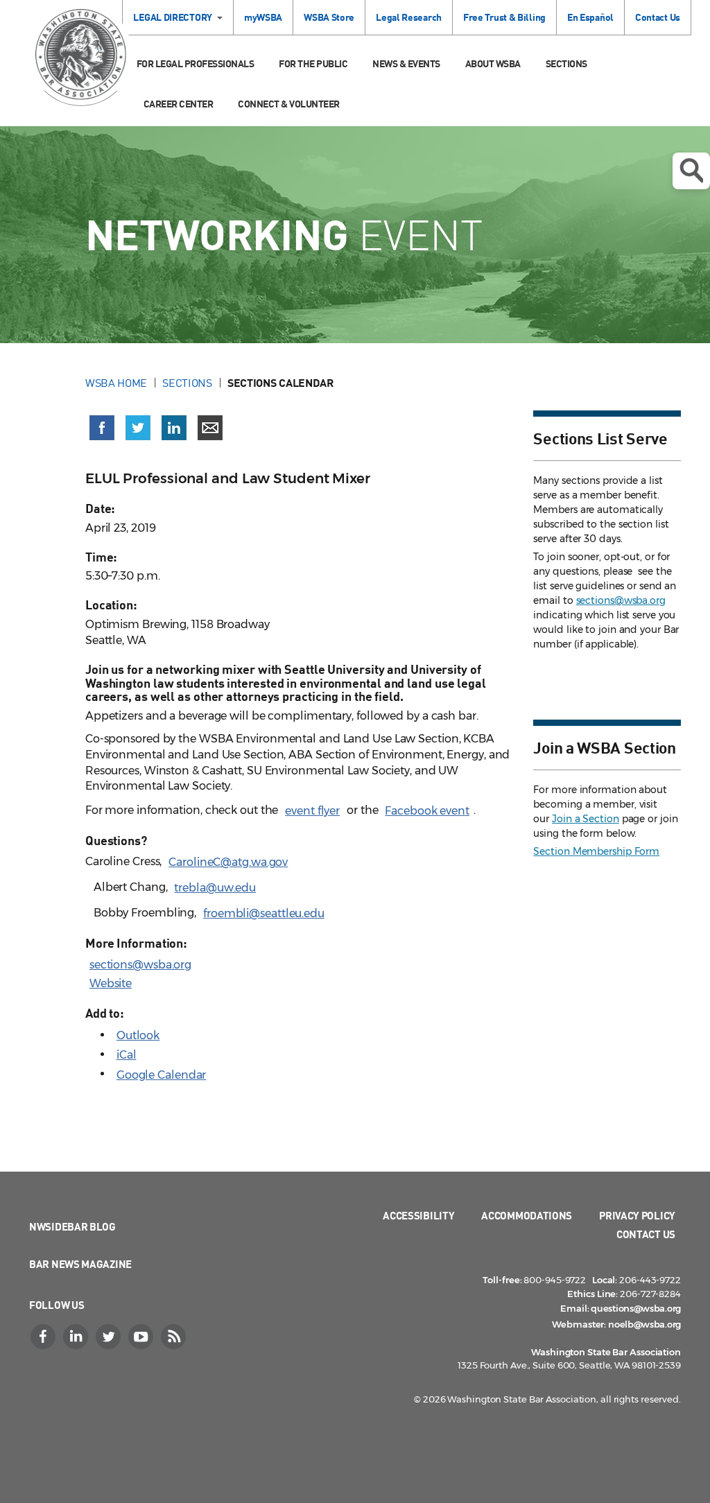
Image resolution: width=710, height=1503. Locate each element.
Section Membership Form (596, 851)
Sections (566, 63)
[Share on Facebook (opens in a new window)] (102, 427)
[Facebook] (44, 1336)
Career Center (179, 104)
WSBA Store (329, 17)
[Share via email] (210, 427)
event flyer (312, 810)
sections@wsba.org (140, 964)
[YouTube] (142, 1336)
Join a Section (585, 819)
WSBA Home (116, 383)
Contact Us (657, 17)
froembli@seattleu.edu (263, 913)
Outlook (137, 1035)
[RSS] (174, 1336)
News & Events (406, 63)
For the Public (313, 63)
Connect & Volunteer (289, 104)
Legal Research (409, 17)
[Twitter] (109, 1336)
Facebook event (427, 810)
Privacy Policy (637, 1215)
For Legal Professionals (195, 63)
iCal (126, 1054)
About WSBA (493, 63)
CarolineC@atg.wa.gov (228, 862)
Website (110, 983)
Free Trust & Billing (504, 17)
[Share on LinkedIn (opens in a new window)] (174, 427)
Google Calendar (161, 1074)
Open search (691, 171)
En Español (590, 17)
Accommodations (526, 1215)
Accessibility (418, 1215)
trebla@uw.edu (215, 887)
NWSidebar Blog (72, 1226)
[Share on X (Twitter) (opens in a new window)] (138, 427)
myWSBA (263, 17)
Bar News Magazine (80, 1264)
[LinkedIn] (77, 1336)
